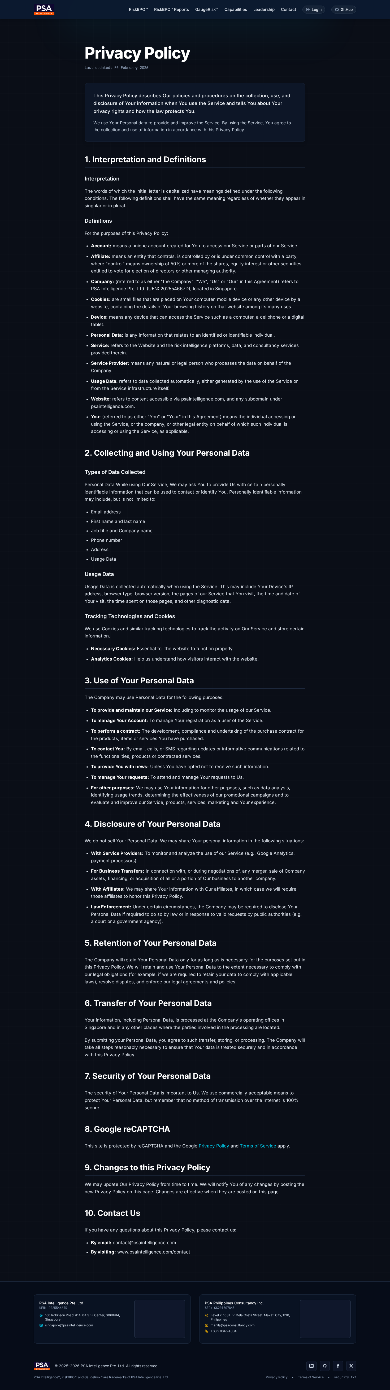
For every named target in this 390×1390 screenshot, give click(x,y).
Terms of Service (258, 1146)
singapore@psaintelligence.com (69, 1325)
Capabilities (235, 9)
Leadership (264, 9)
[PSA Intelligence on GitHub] (325, 1366)
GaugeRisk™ (206, 9)
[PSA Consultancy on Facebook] (338, 1366)
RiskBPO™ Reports (171, 9)
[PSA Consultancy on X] (351, 1366)
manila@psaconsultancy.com (233, 1325)
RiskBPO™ (138, 9)
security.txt (345, 1377)
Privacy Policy (214, 1146)
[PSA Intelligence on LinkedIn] (311, 1366)
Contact (288, 9)
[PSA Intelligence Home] (44, 9)
